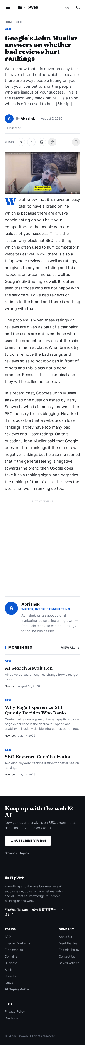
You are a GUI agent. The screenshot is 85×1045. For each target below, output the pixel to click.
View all (68, 647)
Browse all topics (17, 853)
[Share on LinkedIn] (42, 142)
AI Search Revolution (29, 668)
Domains (11, 956)
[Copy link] (52, 142)
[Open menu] (8, 7)
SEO (19, 22)
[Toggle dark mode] (67, 7)
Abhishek (28, 118)
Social (9, 969)
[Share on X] (21, 142)
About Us (65, 936)
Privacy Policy (15, 1011)
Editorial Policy (69, 949)
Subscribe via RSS (29, 840)
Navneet (10, 686)
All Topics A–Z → (17, 989)
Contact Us (67, 956)
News (9, 982)
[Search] (78, 7)
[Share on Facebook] (31, 142)
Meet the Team (69, 943)
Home (9, 22)
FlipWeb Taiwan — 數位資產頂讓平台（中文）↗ (34, 912)
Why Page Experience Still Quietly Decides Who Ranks (36, 710)
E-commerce (14, 949)
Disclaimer (12, 1018)
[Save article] (76, 142)
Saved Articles (69, 963)
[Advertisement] (42, 546)
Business (11, 963)
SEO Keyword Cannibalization (38, 756)
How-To (10, 976)
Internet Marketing (18, 943)
